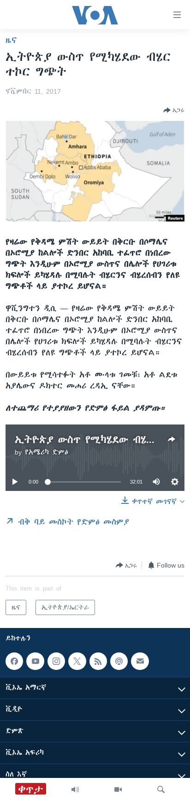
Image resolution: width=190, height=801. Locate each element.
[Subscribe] (139, 661)
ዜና (11, 40)
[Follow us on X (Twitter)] (77, 661)
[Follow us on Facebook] (14, 661)
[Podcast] (119, 661)
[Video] (118, 789)
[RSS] (98, 661)
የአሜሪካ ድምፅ (46, 452)
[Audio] (75, 789)
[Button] (173, 110)
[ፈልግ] (161, 789)
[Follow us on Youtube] (35, 661)
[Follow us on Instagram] (56, 661)
